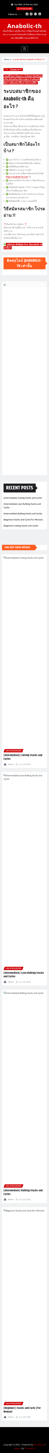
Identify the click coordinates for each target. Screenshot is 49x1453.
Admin (11, 764)
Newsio (17, 1448)
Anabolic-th (24, 26)
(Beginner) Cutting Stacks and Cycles (21, 525)
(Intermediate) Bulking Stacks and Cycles (23, 513)
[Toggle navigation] (24, 48)
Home (6, 59)
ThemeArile (29, 1448)
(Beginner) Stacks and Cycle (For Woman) (23, 519)
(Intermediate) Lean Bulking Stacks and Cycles (24, 975)
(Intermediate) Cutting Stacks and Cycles (23, 497)
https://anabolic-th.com (17, 176)
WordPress (39, 1444)
